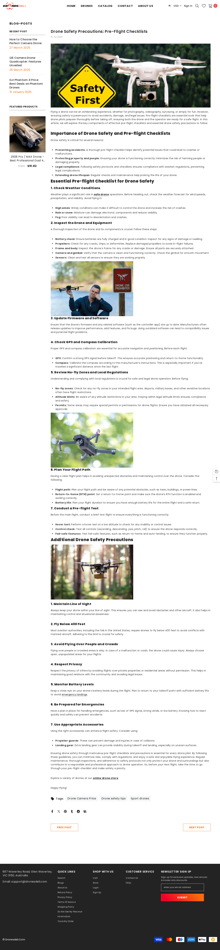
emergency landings (74, 694)
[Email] (84, 811)
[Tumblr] (71, 811)
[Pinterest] (65, 811)
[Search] (197, 5)
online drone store (105, 778)
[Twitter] (58, 811)
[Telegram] (78, 811)
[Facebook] (52, 811)
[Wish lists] (204, 6)
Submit (182, 897)
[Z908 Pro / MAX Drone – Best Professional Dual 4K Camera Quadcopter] (27, 134)
